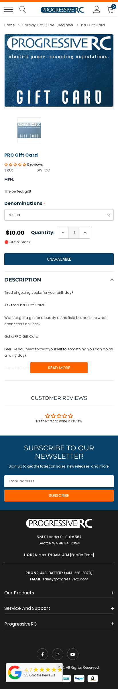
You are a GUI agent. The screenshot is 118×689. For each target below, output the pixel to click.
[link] (42, 654)
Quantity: (42, 232)
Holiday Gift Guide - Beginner (47, 25)
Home (9, 25)
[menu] (8, 9)
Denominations (24, 203)
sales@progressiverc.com (65, 579)
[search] (22, 9)
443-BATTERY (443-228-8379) (66, 572)
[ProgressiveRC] (15, 679)
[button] (15, 164)
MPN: (9, 179)
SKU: (8, 170)
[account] (96, 9)
